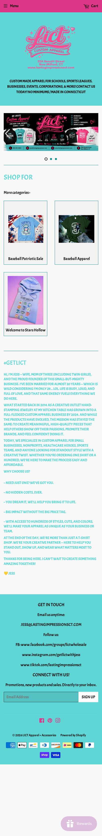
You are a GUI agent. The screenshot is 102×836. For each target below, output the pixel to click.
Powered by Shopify (73, 733)
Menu (14, 5)
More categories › (17, 189)
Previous (7, 132)
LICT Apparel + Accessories (39, 733)
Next (95, 132)
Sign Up (88, 694)
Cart (94, 5)
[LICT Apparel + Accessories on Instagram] (57, 718)
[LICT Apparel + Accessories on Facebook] (41, 718)
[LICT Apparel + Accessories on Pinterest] (49, 718)
